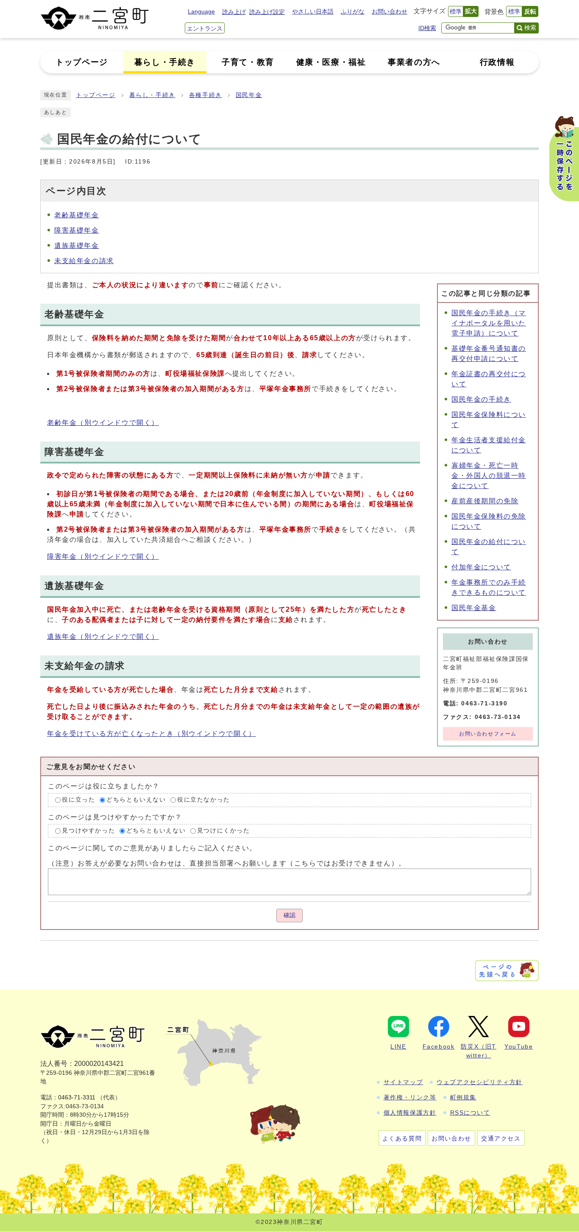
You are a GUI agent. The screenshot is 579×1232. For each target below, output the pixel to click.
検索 (530, 27)
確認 (289, 915)
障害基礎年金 (76, 230)
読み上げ (234, 11)
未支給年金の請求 (84, 260)
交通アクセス (501, 1138)
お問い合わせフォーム (488, 733)
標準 (456, 11)
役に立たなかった (203, 799)
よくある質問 (402, 1138)
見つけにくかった (223, 830)
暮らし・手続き (152, 95)
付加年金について (481, 567)
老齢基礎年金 (76, 215)
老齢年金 (103, 422)
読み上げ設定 (267, 11)
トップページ (96, 95)
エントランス (205, 28)
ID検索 (427, 28)
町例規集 (463, 1097)
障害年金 (103, 556)
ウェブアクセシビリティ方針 (480, 1082)
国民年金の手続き (481, 399)
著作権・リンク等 (410, 1097)
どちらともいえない (136, 799)
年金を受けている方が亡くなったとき (151, 733)
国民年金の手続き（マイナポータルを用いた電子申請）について (488, 323)
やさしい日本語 (313, 11)
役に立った (78, 799)
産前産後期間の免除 (484, 501)
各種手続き (205, 95)
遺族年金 (103, 636)
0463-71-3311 (76, 1097)
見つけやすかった (88, 830)
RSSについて (470, 1112)
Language (201, 11)
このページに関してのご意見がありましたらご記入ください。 (152, 848)
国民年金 (249, 95)
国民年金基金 (473, 607)
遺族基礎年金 (76, 245)
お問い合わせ (389, 11)
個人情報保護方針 (410, 1112)
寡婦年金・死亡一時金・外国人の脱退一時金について (488, 475)
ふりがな (353, 11)
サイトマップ (403, 1082)
